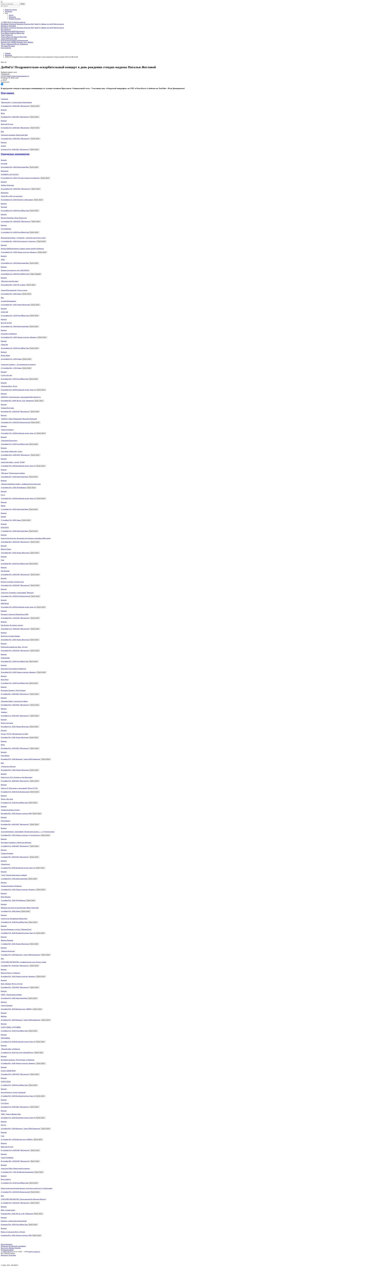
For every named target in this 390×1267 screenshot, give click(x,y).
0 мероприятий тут (22, 76)
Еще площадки (6, 48)
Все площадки (6, 29)
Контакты (12, 17)
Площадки (8, 11)
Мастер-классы (58, 24)
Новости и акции (11, 9)
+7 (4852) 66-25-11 (7, 22)
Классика (27, 24)
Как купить (5, 1248)
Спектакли (12, 24)
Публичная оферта (7, 1250)
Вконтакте (4, 26)
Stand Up (38, 24)
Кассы (11, 15)
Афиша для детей (47, 24)
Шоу (32, 24)
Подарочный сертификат (17, 1246)
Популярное (7, 93)
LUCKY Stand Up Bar (8, 76)
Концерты (20, 24)
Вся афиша (4, 24)
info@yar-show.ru (19, 22)
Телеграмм (12, 26)
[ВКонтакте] (2, 84)
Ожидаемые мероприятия (15, 154)
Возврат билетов (15, 19)
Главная (7, 53)
